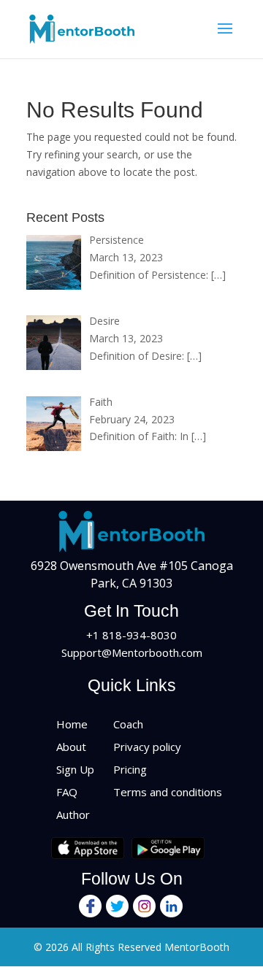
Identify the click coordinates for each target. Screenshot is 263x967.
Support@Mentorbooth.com (131, 652)
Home (72, 724)
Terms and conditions (167, 792)
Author (73, 814)
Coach (128, 724)
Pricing (130, 769)
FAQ (66, 792)
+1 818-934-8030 (131, 635)
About (71, 746)
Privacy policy (147, 746)
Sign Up (75, 769)
